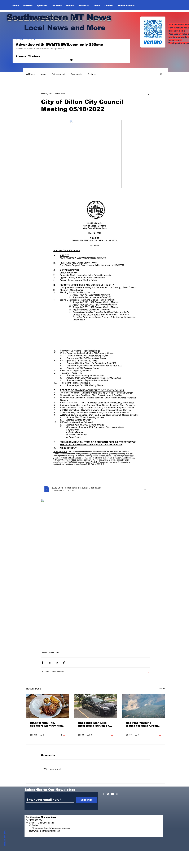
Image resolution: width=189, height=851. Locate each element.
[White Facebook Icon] (103, 794)
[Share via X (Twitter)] (49, 662)
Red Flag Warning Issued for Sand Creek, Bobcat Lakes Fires (142, 724)
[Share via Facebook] (42, 662)
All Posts (30, 74)
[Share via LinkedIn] (57, 662)
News (43, 74)
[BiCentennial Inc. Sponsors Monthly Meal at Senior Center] (47, 706)
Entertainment (58, 74)
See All (162, 688)
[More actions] (148, 93)
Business (92, 74)
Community (76, 74)
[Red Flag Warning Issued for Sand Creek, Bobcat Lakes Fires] (143, 706)
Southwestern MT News (58, 17)
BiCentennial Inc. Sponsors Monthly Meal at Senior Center (47, 724)
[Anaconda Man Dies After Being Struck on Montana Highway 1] (95, 706)
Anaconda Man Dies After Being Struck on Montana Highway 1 (93, 724)
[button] (161, 74)
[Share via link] (64, 662)
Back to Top (4, 838)
